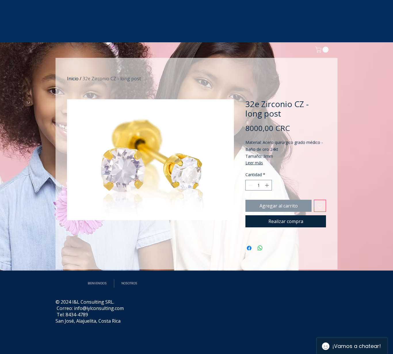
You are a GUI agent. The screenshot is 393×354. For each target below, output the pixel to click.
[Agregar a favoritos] (320, 206)
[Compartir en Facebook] (249, 248)
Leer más (254, 162)
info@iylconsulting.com (99, 308)
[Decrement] (249, 185)
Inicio (73, 78)
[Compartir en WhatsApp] (260, 248)
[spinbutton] (258, 185)
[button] (322, 50)
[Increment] (267, 185)
